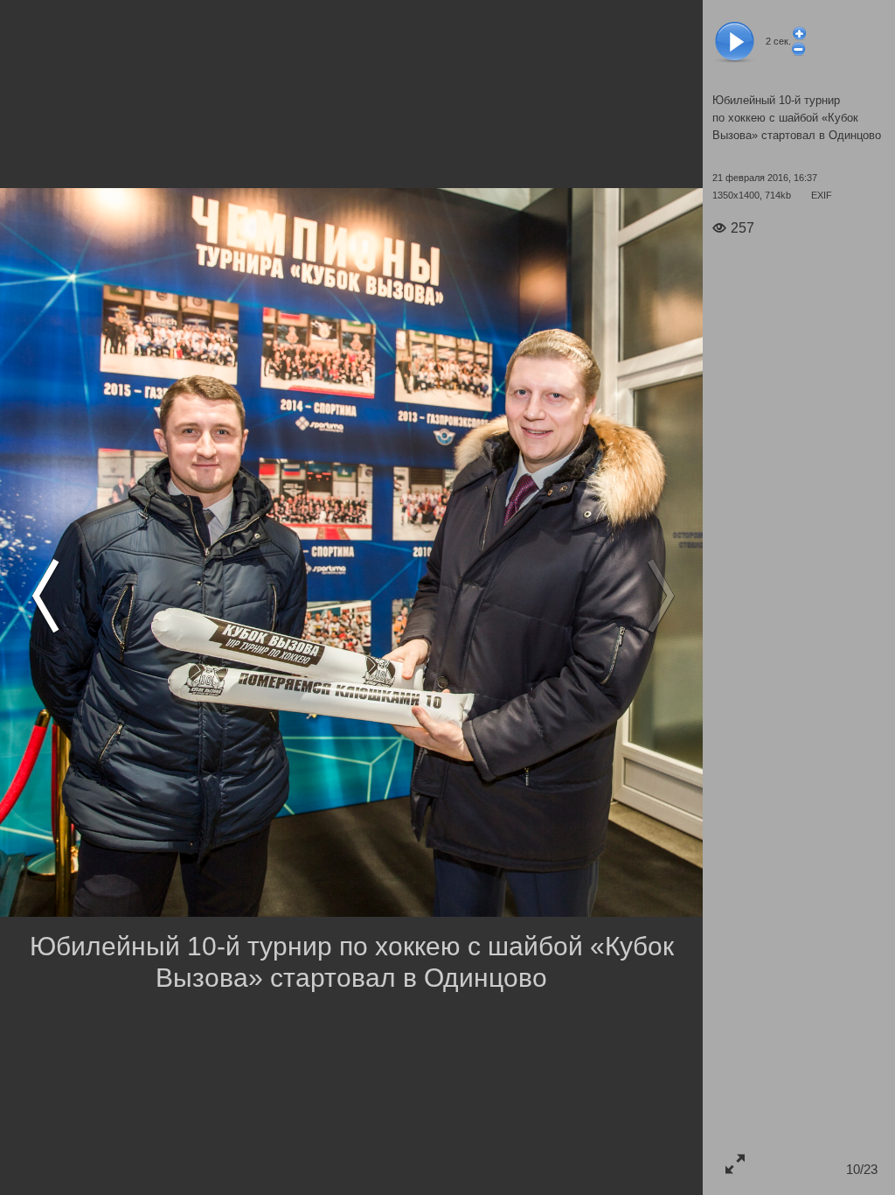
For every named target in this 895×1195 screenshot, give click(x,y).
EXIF (821, 195)
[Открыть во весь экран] (734, 1163)
